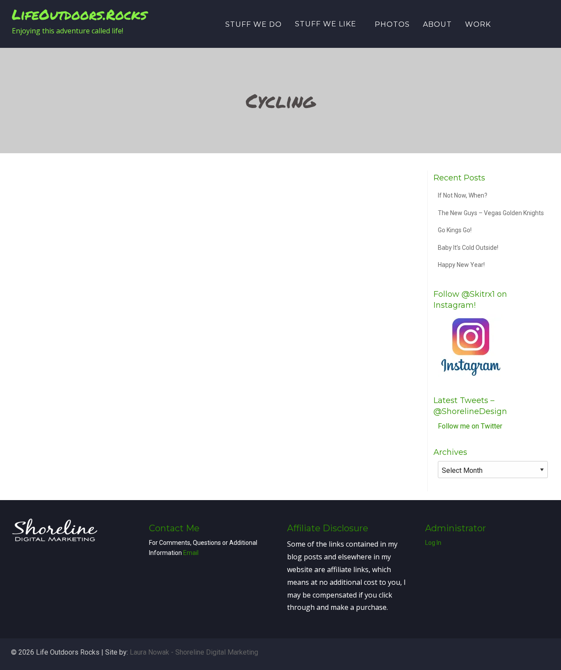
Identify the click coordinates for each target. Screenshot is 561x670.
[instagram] (538, 23)
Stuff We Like (325, 24)
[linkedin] (526, 23)
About (437, 24)
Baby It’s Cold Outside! (468, 247)
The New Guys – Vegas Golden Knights (491, 212)
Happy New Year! (461, 264)
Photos (392, 24)
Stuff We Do (253, 24)
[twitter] (513, 23)
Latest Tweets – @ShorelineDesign (470, 406)
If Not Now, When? (462, 195)
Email (191, 552)
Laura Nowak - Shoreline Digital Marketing (194, 652)
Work (478, 24)
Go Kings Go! (455, 230)
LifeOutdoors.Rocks (79, 14)
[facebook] (501, 23)
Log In (433, 542)
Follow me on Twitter (470, 426)
